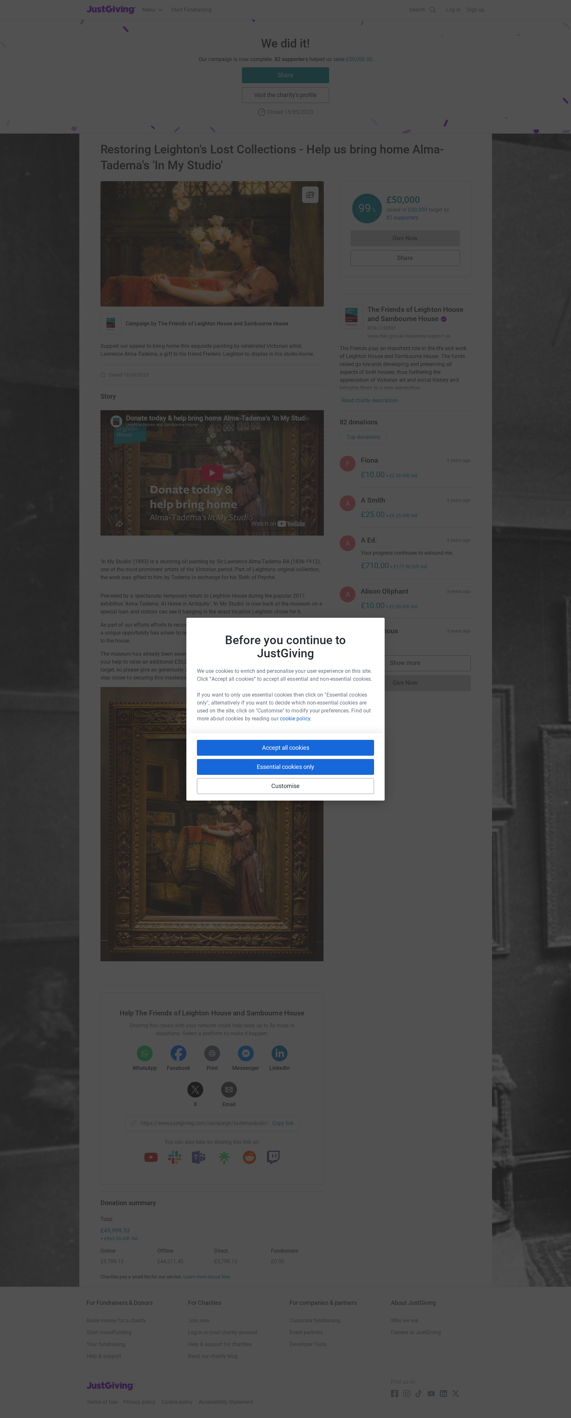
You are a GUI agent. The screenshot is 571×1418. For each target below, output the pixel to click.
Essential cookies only (285, 766)
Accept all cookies (285, 747)
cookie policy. (296, 718)
